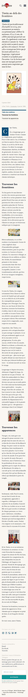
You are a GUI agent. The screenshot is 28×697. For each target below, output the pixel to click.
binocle (4, 694)
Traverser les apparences (10, 118)
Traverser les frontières (10, 115)
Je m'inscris (14, 677)
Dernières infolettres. (7, 681)
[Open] (20, 5)
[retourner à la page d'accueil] (7, 5)
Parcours (5, 21)
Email (4, 646)
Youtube (5, 651)
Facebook (5, 648)
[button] (3, 633)
